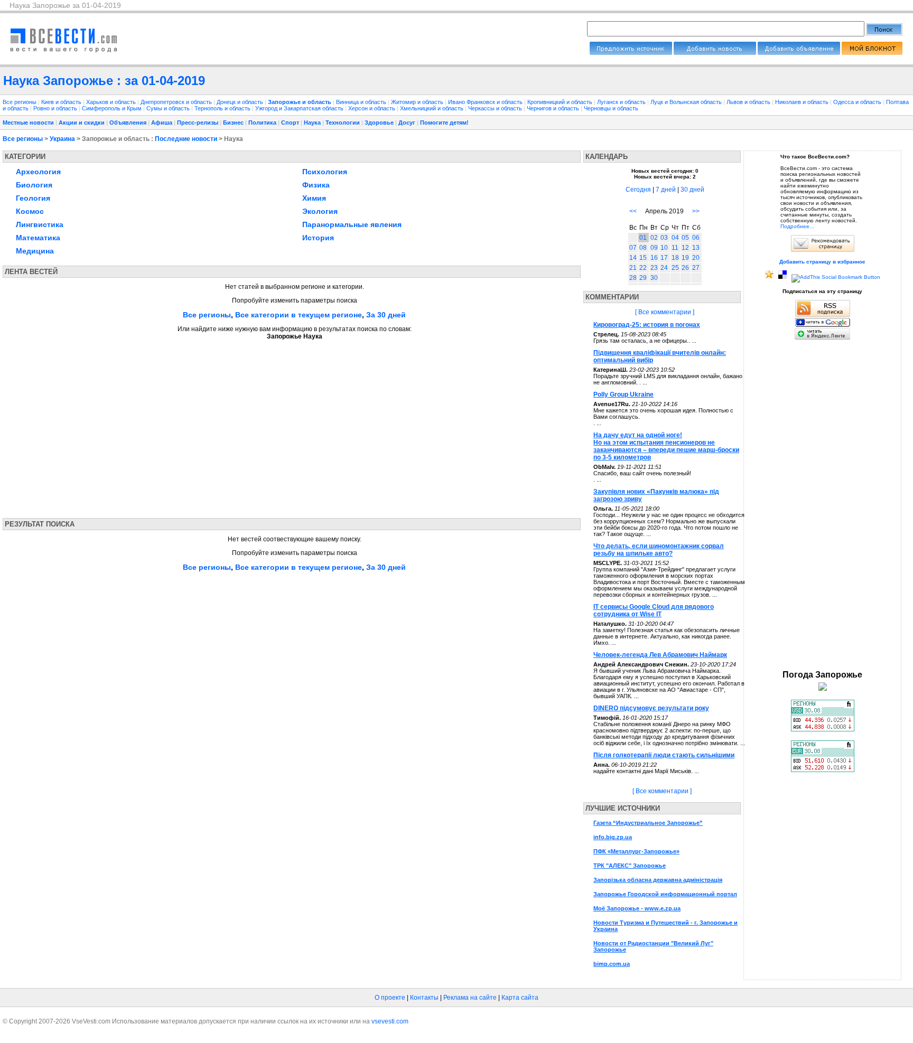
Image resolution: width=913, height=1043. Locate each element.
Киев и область (62, 102)
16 (654, 257)
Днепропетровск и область (177, 102)
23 (654, 267)
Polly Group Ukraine (623, 394)
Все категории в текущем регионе (298, 315)
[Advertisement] (102, 426)
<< (633, 211)
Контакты (424, 997)
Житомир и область (418, 102)
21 (633, 267)
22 (643, 267)
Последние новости (186, 139)
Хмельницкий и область (432, 108)
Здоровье (379, 122)
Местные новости (28, 122)
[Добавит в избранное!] (769, 277)
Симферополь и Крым (112, 108)
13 (696, 247)
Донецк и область (241, 102)
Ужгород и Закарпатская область (300, 108)
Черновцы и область (611, 108)
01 (643, 237)
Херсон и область (372, 108)
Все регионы (19, 102)
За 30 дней (386, 315)
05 (685, 237)
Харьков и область (111, 102)
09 (654, 247)
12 (685, 247)
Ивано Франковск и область (486, 102)
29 (643, 277)
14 (633, 257)
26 (685, 267)
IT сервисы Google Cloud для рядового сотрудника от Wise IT (653, 610)
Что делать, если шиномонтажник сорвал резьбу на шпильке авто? (658, 549)
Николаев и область (802, 102)
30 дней (692, 189)
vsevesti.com (389, 1021)
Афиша (161, 122)
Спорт (290, 122)
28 (633, 277)
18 (675, 257)
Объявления (127, 122)
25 (675, 267)
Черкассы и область (496, 108)
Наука (312, 122)
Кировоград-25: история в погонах (646, 324)
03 (664, 237)
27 (696, 267)
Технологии (342, 122)
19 (685, 257)
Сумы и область (168, 108)
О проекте (390, 997)
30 (654, 277)
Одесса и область (858, 102)
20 (696, 257)
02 (654, 237)
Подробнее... (797, 226)
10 (664, 247)
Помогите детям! (444, 122)
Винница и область (362, 102)
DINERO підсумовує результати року (651, 708)
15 (643, 257)
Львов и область (749, 102)
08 (643, 247)
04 (675, 237)
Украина (62, 139)
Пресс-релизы (197, 122)
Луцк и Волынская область (686, 102)
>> (696, 211)
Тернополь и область (223, 108)
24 (664, 267)
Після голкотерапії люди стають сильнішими (663, 755)
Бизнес (233, 122)
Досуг (406, 122)
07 (633, 247)
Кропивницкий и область (560, 102)
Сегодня (638, 189)
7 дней (666, 189)
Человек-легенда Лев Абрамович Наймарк (660, 655)
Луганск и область (622, 102)
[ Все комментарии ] (664, 312)
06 (696, 237)
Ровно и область (56, 108)
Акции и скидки (82, 122)
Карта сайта (519, 997)
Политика (262, 122)
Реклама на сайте (470, 997)
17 (664, 257)
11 (675, 247)
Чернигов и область (554, 108)
